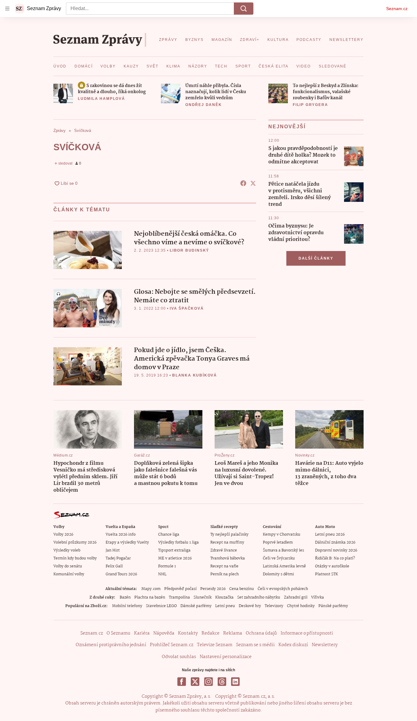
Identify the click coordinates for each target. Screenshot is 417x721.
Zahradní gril (295, 597)
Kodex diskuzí (293, 645)
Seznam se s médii (255, 645)
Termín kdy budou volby (75, 558)
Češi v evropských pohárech (283, 589)
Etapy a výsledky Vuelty (127, 542)
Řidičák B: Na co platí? (335, 558)
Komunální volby (68, 574)
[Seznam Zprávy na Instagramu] (208, 681)
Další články (316, 258)
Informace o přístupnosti (307, 633)
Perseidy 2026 (213, 589)
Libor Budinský (189, 250)
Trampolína (179, 597)
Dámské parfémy (196, 606)
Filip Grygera (310, 105)
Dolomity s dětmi (278, 574)
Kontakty (188, 633)
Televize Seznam (214, 645)
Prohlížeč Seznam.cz (171, 645)
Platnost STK (326, 574)
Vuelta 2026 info (121, 534)
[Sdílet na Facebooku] (243, 183)
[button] (63, 93)
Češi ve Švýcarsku (279, 558)
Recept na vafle (224, 566)
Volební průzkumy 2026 (74, 542)
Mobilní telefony (127, 606)
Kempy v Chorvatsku (281, 534)
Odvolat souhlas (179, 657)
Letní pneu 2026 (330, 534)
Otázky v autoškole (332, 566)
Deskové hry (250, 606)
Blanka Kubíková (194, 375)
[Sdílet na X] (253, 183)
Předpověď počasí (180, 589)
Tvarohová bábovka (227, 558)
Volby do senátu (67, 566)
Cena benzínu (241, 589)
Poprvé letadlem (278, 542)
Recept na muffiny (227, 542)
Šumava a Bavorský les (283, 550)
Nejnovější (287, 126)
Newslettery (325, 645)
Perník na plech (224, 574)
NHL (162, 574)
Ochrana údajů (261, 633)
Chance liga (168, 534)
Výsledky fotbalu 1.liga (178, 542)
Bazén (125, 597)
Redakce (210, 633)
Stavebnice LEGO (161, 606)
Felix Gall (114, 566)
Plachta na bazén (149, 597)
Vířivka (317, 597)
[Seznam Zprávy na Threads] (222, 681)
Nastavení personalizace (226, 657)
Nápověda (163, 633)
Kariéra (142, 633)
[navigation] (7, 8)
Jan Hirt (113, 550)
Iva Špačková (187, 308)
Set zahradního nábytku (258, 597)
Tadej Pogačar (118, 558)
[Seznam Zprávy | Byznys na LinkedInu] (235, 681)
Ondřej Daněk (203, 105)
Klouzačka (224, 597)
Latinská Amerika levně (284, 566)
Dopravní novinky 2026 (336, 550)
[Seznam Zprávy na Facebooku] (181, 681)
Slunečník (203, 597)
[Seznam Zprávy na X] (195, 681)
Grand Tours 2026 (121, 574)
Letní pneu (225, 606)
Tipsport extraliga (174, 550)
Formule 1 (167, 566)
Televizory (274, 606)
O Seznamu (118, 633)
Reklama (232, 633)
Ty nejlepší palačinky (229, 534)
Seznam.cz (397, 8)
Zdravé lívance (223, 550)
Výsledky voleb (66, 550)
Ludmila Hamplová (101, 98)
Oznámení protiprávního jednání (111, 645)
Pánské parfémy (333, 606)
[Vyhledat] (243, 8)
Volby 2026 (63, 534)
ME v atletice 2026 (175, 558)
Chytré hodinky (301, 606)
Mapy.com (151, 589)
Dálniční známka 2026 (335, 542)
